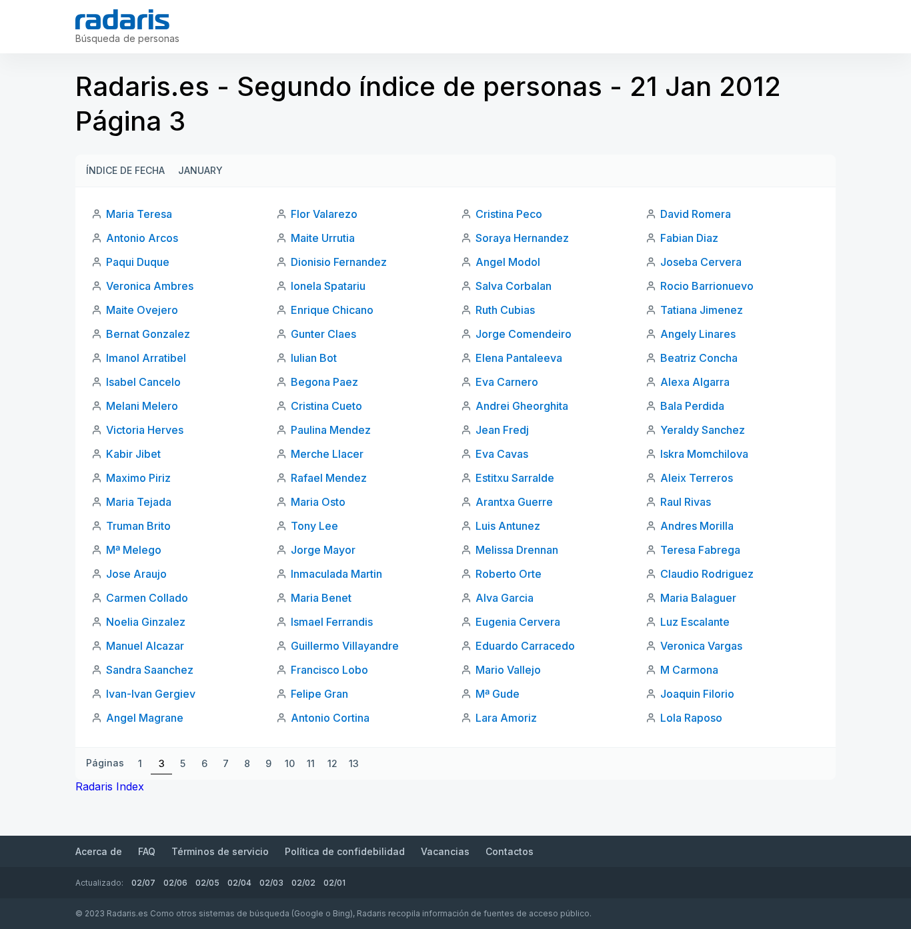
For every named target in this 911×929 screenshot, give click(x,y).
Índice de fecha (125, 170)
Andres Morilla (697, 525)
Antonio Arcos (142, 238)
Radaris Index (109, 786)
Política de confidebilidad (345, 851)
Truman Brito (138, 525)
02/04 (239, 883)
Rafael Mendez (329, 477)
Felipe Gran (319, 693)
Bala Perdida (692, 406)
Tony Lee (314, 525)
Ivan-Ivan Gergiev (150, 693)
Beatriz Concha (699, 358)
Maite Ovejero (142, 310)
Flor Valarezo (324, 214)
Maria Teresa (139, 214)
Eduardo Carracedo (525, 645)
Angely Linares (698, 334)
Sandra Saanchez (149, 669)
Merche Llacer (327, 454)
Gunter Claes (323, 334)
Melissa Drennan (517, 549)
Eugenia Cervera (518, 621)
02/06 (175, 883)
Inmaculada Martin (336, 573)
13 (354, 763)
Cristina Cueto (326, 406)
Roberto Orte (509, 573)
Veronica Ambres (149, 286)
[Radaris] (122, 19)
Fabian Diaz (689, 238)
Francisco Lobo (329, 669)
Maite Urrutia (323, 238)
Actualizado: (99, 883)
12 (332, 763)
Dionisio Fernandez (339, 262)
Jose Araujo (136, 573)
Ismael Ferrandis (332, 621)
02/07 (143, 883)
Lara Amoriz (506, 717)
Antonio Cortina (330, 717)
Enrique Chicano (332, 310)
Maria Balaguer (698, 597)
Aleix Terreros (696, 477)
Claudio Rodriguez (707, 573)
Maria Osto (318, 501)
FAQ (146, 851)
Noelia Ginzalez (145, 621)
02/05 (207, 883)
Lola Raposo (691, 717)
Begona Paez (324, 382)
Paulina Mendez (331, 430)
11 (311, 763)
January (200, 170)
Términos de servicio (220, 851)
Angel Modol (508, 262)
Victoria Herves (144, 430)
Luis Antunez (508, 525)
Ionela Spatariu (328, 286)
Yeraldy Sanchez (702, 430)
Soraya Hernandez (522, 238)
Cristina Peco (509, 214)
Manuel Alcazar (145, 645)
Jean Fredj (502, 430)
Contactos (510, 851)
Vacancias (445, 851)
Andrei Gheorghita (522, 406)
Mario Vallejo (508, 669)
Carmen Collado (147, 597)
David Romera (695, 214)
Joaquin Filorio (697, 693)
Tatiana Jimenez (701, 310)
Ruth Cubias (505, 310)
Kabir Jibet (133, 454)
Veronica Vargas (701, 645)
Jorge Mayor (323, 549)
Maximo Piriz (138, 477)
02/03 (271, 883)
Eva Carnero (507, 382)
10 (290, 763)
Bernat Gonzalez (148, 334)
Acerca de (98, 851)
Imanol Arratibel (146, 358)
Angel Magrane (144, 717)
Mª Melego (133, 549)
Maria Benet (321, 597)
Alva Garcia (505, 597)
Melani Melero (142, 406)
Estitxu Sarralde (515, 477)
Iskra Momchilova (704, 454)
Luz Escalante (695, 621)
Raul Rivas (685, 501)
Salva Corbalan (514, 286)
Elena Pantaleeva (519, 358)
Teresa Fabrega (700, 549)
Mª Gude (498, 693)
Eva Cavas (502, 454)
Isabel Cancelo (143, 382)
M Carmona (689, 669)
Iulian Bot (314, 358)
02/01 (334, 883)
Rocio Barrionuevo (707, 286)
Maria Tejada (138, 501)
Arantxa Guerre (514, 501)
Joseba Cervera (701, 262)
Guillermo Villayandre (345, 645)
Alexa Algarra (695, 382)
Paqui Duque (137, 262)
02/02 (303, 883)
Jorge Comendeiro (524, 334)
